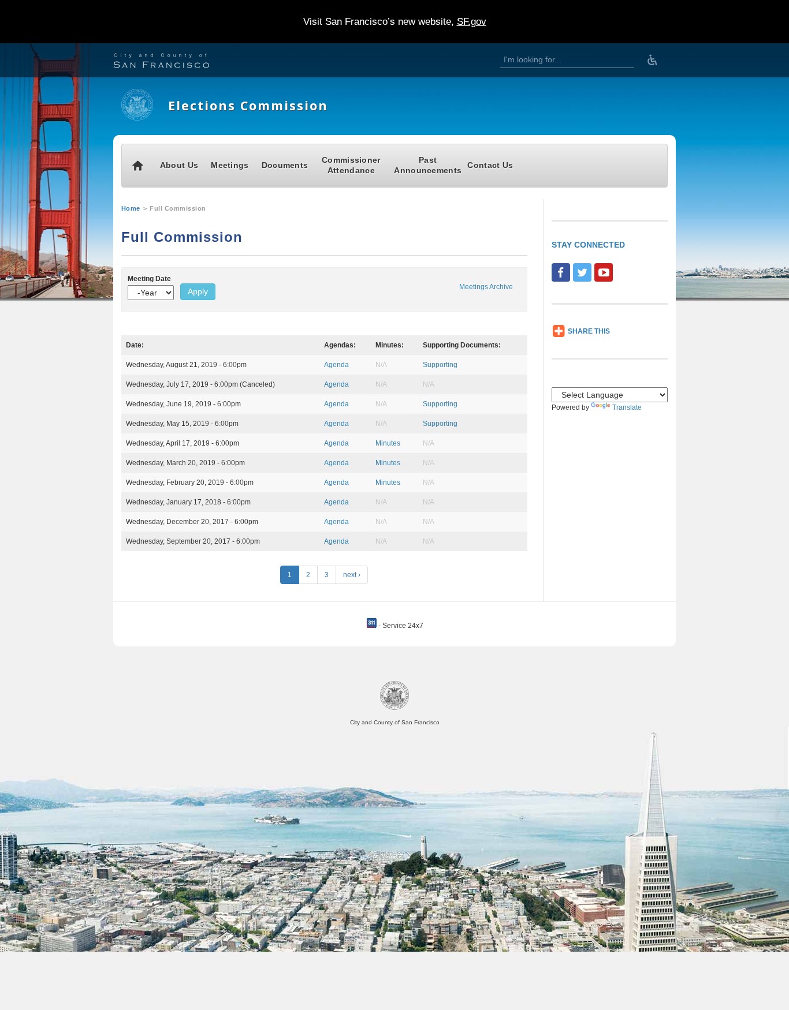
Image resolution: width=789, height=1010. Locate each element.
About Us (179, 165)
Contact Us (490, 165)
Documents (285, 165)
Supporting (440, 365)
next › (351, 575)
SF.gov (471, 21)
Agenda (336, 365)
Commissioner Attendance (351, 165)
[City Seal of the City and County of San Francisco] (394, 708)
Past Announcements (428, 165)
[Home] (137, 118)
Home (130, 208)
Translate (627, 407)
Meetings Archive (486, 287)
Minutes (387, 443)
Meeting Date (149, 279)
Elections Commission (248, 105)
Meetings (229, 165)
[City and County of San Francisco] (175, 62)
